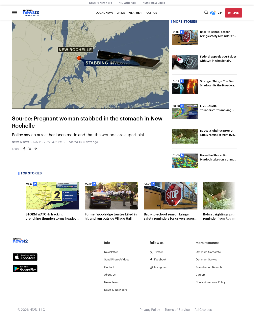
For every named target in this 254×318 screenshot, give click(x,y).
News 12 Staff (20, 142)
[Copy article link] (35, 149)
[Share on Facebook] (24, 149)
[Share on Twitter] (29, 149)
